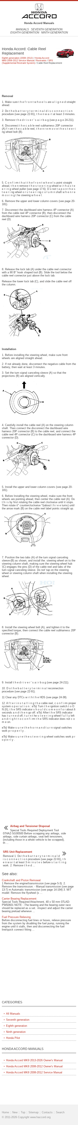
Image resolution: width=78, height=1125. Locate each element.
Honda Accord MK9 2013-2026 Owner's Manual (34, 1060)
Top (23, 1112)
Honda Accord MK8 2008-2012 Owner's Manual (34, 1066)
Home (5, 1112)
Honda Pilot (13, 1037)
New (14, 1112)
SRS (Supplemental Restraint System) (27, 61)
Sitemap (33, 1112)
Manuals (22, 29)
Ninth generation (54, 32)
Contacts (47, 1112)
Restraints (41, 60)
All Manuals (13, 1013)
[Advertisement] (39, 79)
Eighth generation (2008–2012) (17, 58)
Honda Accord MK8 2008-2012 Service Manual (25, 59)
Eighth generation (24, 32)
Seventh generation (46, 29)
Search (60, 1112)
